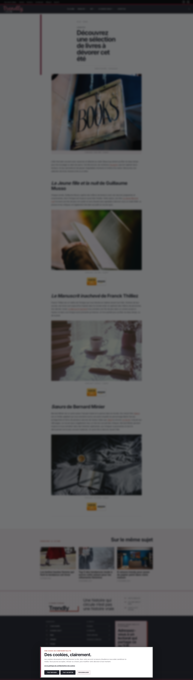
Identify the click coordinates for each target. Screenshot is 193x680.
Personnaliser (83, 672)
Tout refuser (52, 672)
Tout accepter (68, 672)
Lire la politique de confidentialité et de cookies (59, 666)
